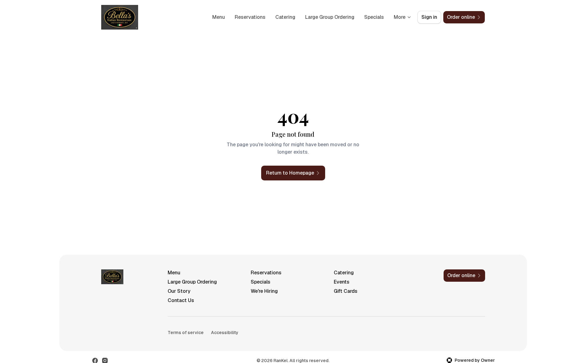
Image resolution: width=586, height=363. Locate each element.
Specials (374, 17)
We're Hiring (264, 291)
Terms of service (186, 332)
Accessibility (224, 332)
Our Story (179, 291)
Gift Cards (345, 291)
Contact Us (181, 300)
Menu (218, 17)
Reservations (250, 17)
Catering (285, 17)
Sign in (429, 17)
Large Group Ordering (329, 17)
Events (341, 282)
